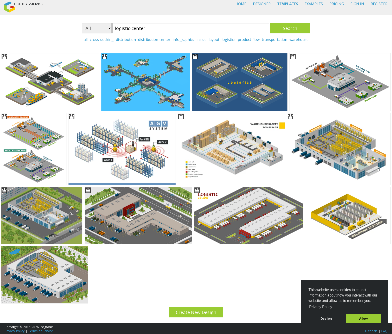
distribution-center (154, 39)
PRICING (336, 3)
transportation (274, 39)
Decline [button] (326, 318)
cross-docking (102, 39)
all (86, 39)
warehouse (299, 39)
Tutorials (371, 331)
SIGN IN (357, 3)
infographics (183, 39)
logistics (228, 39)
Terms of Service (40, 331)
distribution (126, 39)
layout (214, 39)
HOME (240, 3)
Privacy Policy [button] (320, 307)
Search (290, 28)
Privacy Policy (14, 331)
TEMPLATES (287, 3)
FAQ (384, 331)
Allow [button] (363, 318)
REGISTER (379, 3)
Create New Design (196, 312)
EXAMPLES (314, 3)
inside (201, 39)
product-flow (249, 39)
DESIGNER (262, 3)
